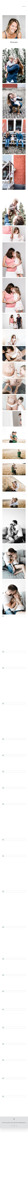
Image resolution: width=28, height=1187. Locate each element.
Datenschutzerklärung (19, 1122)
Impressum (24, 1122)
